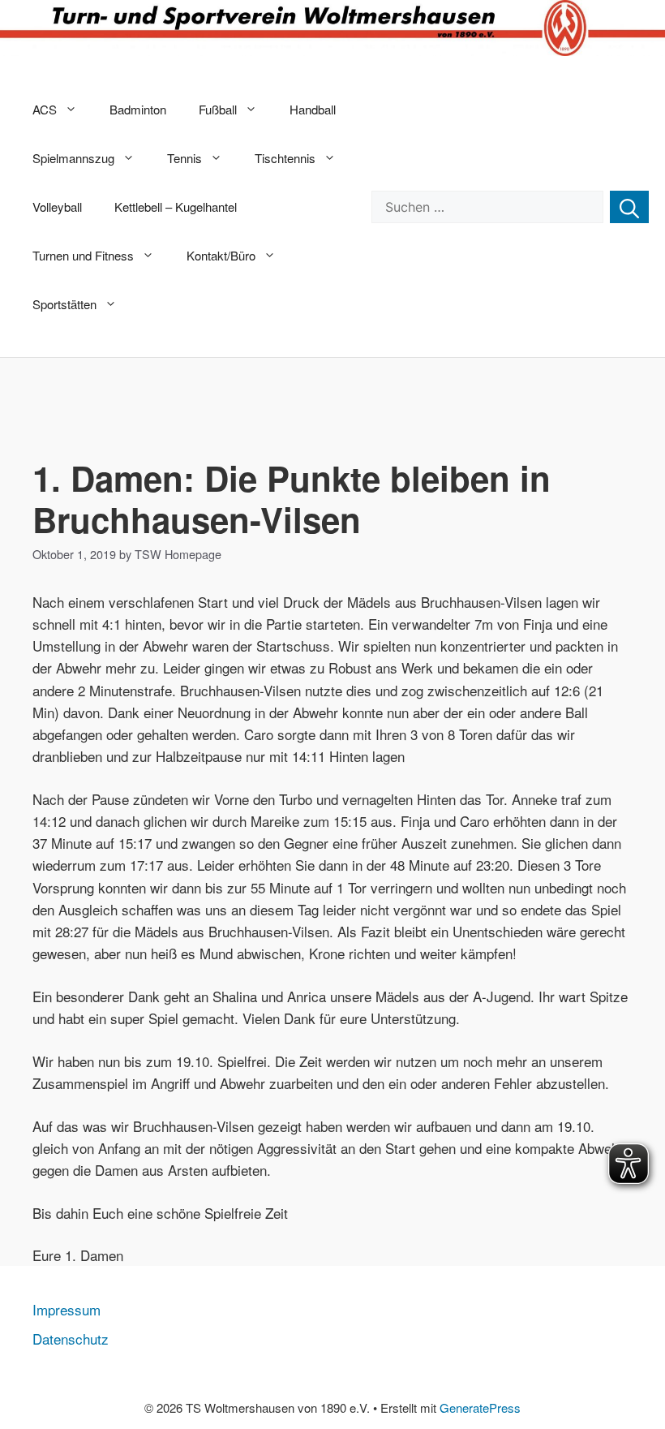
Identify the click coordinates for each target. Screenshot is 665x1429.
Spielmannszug (73, 157)
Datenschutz (70, 1338)
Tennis (184, 157)
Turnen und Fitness (83, 255)
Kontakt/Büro (221, 255)
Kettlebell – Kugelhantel (175, 206)
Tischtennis (285, 157)
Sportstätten (64, 303)
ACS (44, 109)
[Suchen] (629, 207)
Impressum (66, 1309)
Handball (313, 109)
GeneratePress (480, 1407)
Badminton (137, 109)
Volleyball (57, 206)
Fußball (218, 109)
